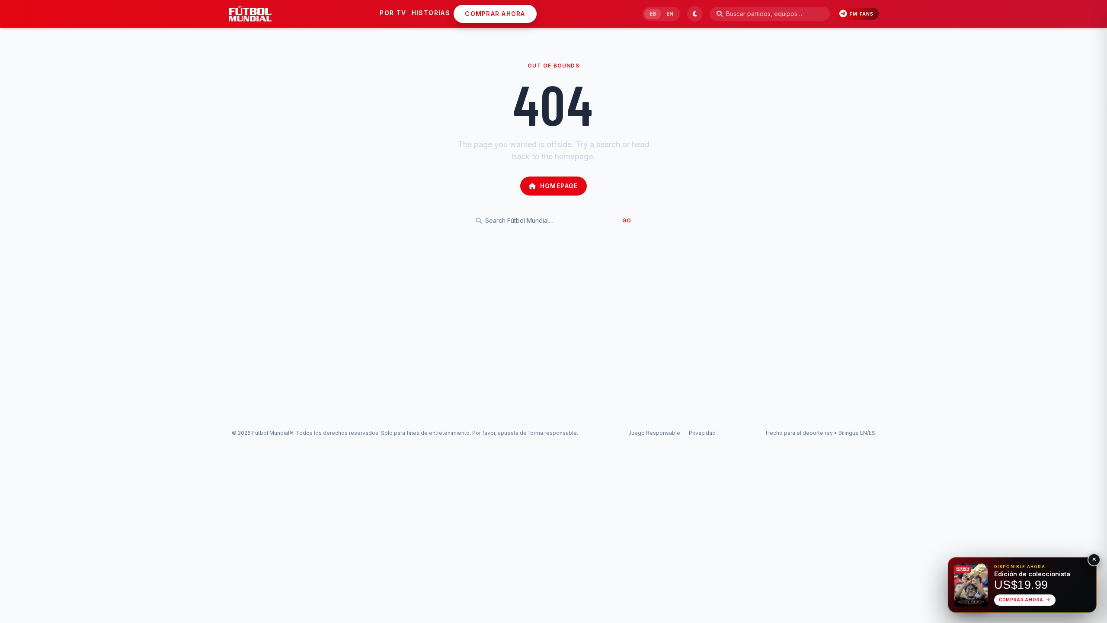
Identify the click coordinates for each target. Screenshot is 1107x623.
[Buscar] (720, 14)
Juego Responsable (654, 433)
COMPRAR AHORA (495, 13)
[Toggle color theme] (695, 14)
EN (669, 13)
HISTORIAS (431, 12)
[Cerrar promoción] (1094, 559)
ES (652, 13)
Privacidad (702, 433)
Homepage (559, 185)
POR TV (393, 12)
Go (626, 220)
